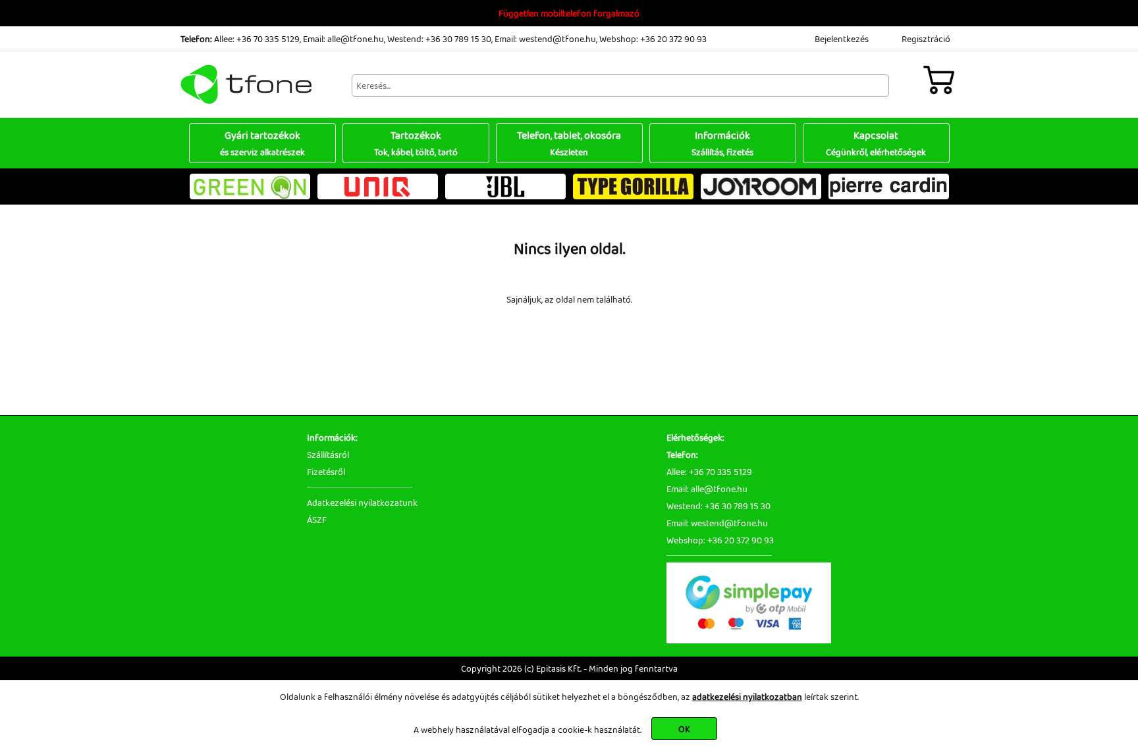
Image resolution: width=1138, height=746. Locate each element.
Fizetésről (326, 471)
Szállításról (328, 454)
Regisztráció (926, 38)
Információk (722, 143)
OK (684, 728)
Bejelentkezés (842, 38)
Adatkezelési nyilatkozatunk (362, 502)
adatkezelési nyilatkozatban (747, 696)
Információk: (332, 437)
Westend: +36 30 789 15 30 (439, 38)
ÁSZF (317, 519)
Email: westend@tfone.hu (545, 38)
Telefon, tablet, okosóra (569, 143)
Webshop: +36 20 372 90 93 (653, 38)
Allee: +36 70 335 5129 (257, 38)
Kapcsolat (876, 143)
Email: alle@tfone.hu (343, 38)
